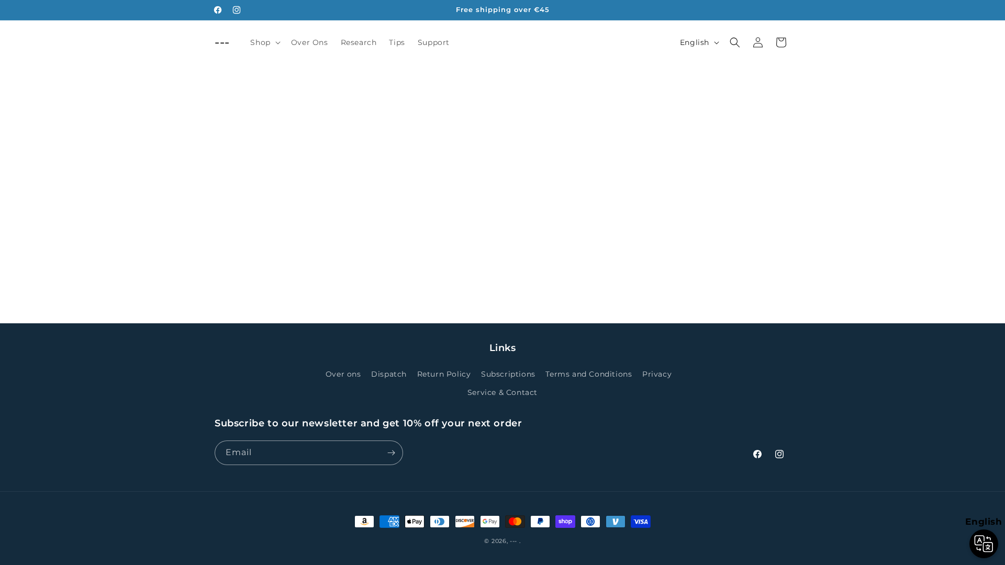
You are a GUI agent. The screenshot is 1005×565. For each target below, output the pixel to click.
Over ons (343, 374)
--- (513, 541)
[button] (264, 42)
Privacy (657, 374)
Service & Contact (502, 392)
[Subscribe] (391, 452)
